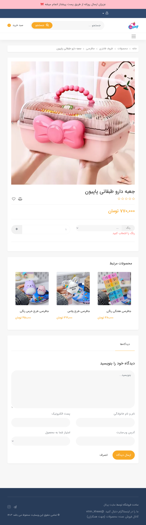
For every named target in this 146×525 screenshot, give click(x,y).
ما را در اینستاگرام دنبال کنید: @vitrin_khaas (112, 511)
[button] (105, 13)
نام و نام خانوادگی (124, 413)
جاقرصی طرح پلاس (82, 311)
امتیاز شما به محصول (57, 432)
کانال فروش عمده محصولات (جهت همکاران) (113, 516)
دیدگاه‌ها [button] (125, 344)
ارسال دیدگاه (123, 455)
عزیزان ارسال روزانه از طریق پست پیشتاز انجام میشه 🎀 (73, 4)
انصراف (104, 455)
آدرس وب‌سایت (126, 432)
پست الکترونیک (61, 413)
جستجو (40, 25)
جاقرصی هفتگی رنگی (122, 311)
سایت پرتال (110, 505)
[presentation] (134, 123)
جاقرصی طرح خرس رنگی (38, 311)
